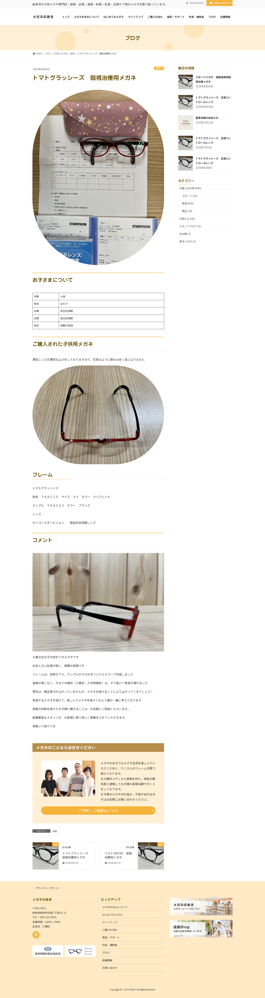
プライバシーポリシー (47, 888)
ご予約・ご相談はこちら (98, 810)
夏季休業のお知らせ (207, 118)
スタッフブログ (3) (190, 226)
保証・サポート (111, 937)
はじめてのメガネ (112, 914)
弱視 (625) (188, 203)
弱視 (158, 68)
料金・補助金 (109, 945)
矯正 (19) (187, 211)
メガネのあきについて (114, 907)
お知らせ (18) (187, 218)
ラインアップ (109, 922)
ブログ (106, 952)
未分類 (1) (185, 234)
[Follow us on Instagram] (36, 934)
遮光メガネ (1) (187, 241)
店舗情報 (107, 960)
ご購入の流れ (109, 930)
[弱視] (46, 855)
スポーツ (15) (189, 196)
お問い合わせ (223, 3)
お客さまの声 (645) (190, 188)
